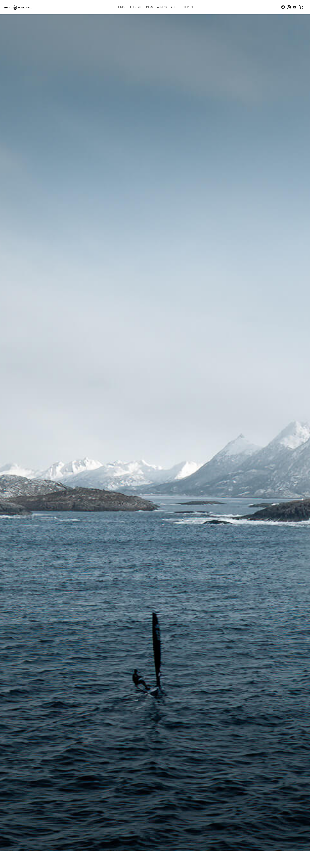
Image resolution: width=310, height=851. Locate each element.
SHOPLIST (188, 7)
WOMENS (162, 7)
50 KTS (121, 7)
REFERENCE (135, 7)
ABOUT (174, 7)
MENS (149, 7)
